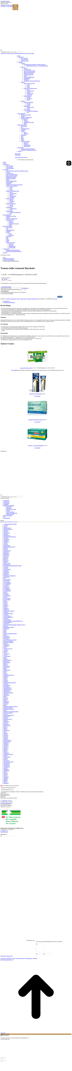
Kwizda (55, 298)
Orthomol (6, 694)
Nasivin (5, 673)
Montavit (6, 667)
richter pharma (7, 725)
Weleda (5, 779)
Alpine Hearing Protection (9, 536)
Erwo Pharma (6, 598)
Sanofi (5, 734)
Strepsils (5, 751)
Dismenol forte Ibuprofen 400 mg (36, 419)
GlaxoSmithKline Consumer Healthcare (12, 621)
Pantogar (5, 699)
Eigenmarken (6, 500)
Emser (5, 597)
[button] (13, 292)
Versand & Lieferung (20, 958)
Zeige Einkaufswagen (20, 157)
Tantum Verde (6, 756)
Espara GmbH (7, 599)
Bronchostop (6, 564)
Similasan (6, 743)
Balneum (5, 548)
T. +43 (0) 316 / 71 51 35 (6, 800)
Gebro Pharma (7, 616)
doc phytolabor (7, 579)
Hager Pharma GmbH (8, 627)
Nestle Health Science (8, 675)
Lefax (5, 652)
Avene (5, 544)
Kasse (26, 157)
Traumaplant (6, 765)
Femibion (5, 605)
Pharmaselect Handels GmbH (10, 706)
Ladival (5, 650)
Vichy (5, 774)
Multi (5, 668)
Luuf (4, 657)
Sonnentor (6, 746)
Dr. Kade (5, 585)
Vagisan (5, 768)
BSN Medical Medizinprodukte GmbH (12, 565)
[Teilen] (3, 1057)
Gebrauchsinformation (6, 286)
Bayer (5, 549)
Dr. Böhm (6, 580)
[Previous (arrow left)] (1, 1061)
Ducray (5, 592)
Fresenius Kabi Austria (8, 611)
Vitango (5, 775)
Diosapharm (6, 577)
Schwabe (5, 739)
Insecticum (6, 638)
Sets (4, 516)
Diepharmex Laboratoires (9, 575)
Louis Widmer (7, 656)
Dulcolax (5, 593)
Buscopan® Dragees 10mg (26, 368)
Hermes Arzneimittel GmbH (10, 633)
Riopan (5, 726)
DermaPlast (6, 572)
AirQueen (6, 530)
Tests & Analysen (10, 511)
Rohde (5, 729)
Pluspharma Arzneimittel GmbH (10, 711)
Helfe (5, 632)
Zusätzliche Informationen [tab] (9, 302)
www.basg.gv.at (4, 830)
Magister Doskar (7, 660)
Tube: (2, 288)
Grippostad (6, 623)
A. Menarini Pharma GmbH (10, 524)
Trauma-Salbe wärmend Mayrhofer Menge (10, 289)
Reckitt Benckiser (7, 719)
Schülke (5, 738)
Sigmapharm (6, 741)
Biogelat (5, 558)
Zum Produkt (14, 370)
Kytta (5, 647)
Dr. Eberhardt (7, 583)
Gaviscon (5, 614)
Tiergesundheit (6, 518)
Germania (6, 618)
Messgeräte (8, 508)
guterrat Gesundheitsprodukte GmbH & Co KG (14, 624)
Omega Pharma (7, 687)
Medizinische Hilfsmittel (8, 505)
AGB (13, 958)
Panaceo (5, 697)
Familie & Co (6, 501)
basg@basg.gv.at (4, 832)
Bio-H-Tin (6, 555)
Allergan (5, 531)
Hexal (5, 634)
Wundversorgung (10, 514)
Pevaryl (5, 704)
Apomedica (6, 539)
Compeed (6, 570)
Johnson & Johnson (8, 641)
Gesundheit (5, 504)
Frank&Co (6, 609)
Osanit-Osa (6, 695)
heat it (5, 629)
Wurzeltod (6, 783)
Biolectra (5, 559)
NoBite (5, 677)
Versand (5, 279)
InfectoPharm (6, 637)
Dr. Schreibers (7, 590)
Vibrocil (5, 773)
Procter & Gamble (8, 712)
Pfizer (5, 705)
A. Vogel (5, 525)
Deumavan (6, 574)
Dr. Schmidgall (7, 589)
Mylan (5, 671)
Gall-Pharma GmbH (8, 613)
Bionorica (6, 560)
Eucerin (5, 602)
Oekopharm (6, 685)
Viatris (5, 772)
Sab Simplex (6, 730)
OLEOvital (6, 686)
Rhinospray (6, 724)
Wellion (5, 780)
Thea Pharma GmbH (8, 761)
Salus (5, 731)
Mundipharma (6, 670)
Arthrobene (6, 541)
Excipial (5, 604)
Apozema (6, 540)
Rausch (5, 717)
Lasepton (5, 651)
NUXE (5, 683)
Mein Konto (17, 153)
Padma (5, 696)
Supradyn (6, 753)
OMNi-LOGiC (7, 690)
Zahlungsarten (29, 958)
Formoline (6, 608)
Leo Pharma (6, 653)
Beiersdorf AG (7, 550)
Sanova (5, 736)
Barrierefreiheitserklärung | (6, 959)
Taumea (5, 759)
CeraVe (5, 568)
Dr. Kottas (6, 587)
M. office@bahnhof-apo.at (6, 803)
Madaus (5, 658)
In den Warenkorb (4, 291)
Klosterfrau (6, 644)
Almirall (5, 534)
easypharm (6, 594)
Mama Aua (6, 661)
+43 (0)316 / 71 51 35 (5, 6)
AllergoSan (6, 533)
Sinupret (5, 745)
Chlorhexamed (7, 569)
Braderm (5, 561)
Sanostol (5, 735)
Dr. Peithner (6, 588)
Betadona (5, 553)
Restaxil (5, 722)
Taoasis (5, 758)
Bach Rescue (6, 545)
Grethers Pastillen (7, 622)
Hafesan (5, 626)
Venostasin (6, 769)
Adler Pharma (7, 528)
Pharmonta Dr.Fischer (8, 709)
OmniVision (6, 691)
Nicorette (5, 676)
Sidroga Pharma (7, 740)
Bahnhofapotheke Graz (9, 546)
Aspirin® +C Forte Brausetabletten (36, 445)
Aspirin (5, 543)
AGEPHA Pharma (8, 529)
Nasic (5, 672)
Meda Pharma (6, 662)
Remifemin (6, 721)
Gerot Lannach (7, 619)
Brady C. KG (6, 563)
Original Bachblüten (8, 692)
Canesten (5, 567)
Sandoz (5, 733)
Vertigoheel (6, 770)
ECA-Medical (6, 595)
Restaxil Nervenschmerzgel (35, 393)
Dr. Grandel (6, 584)
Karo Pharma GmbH (8, 642)
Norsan (5, 678)
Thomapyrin (6, 764)
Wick (5, 782)
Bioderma (6, 556)
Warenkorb (17, 155)
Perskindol (6, 702)
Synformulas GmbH (8, 754)
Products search (5, 52)
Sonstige (8, 510)
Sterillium (6, 749)
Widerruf (35, 958)
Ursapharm (6, 767)
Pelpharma (6, 701)
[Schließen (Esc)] (5, 1057)
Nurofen (5, 681)
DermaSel (6, 573)
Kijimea (5, 643)
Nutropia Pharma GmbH (9, 682)
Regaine (5, 720)
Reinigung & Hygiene (11, 509)
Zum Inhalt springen (5, 1)
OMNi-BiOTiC (7, 689)
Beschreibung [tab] (6, 301)
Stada (5, 748)
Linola (5, 655)
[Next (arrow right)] (2, 1061)
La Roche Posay (7, 648)
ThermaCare (6, 763)
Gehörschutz (9, 506)
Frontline (5, 612)
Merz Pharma (6, 666)
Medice (5, 663)
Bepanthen (6, 551)
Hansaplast (6, 628)
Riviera (5, 728)
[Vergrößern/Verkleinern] (1, 1057)
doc (4, 578)
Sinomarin (6, 744)
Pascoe (5, 700)
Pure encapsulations (8, 715)
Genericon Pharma (8, 617)
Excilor (5, 603)
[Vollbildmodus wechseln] (2, 1057)
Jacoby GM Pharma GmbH (9, 639)
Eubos (5, 600)
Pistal (5, 710)
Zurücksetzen (26, 288)
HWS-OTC (6, 636)
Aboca (5, 526)
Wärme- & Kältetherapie (32, 298)
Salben (17, 298)
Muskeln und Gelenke (11, 298)
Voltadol (5, 778)
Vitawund (6, 777)
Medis (5, 665)
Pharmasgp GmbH (8, 707)
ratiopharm (6, 716)
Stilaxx (5, 750)
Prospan (5, 714)
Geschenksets (6, 503)
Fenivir (5, 607)
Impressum (3, 958)
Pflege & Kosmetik (7, 515)
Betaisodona (6, 554)
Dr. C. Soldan (6, 582)
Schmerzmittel (23, 298)
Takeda (5, 755)
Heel (4, 631)
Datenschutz (9, 958)
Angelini (5, 538)
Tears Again (6, 760)
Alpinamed (6, 535)
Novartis (5, 680)
